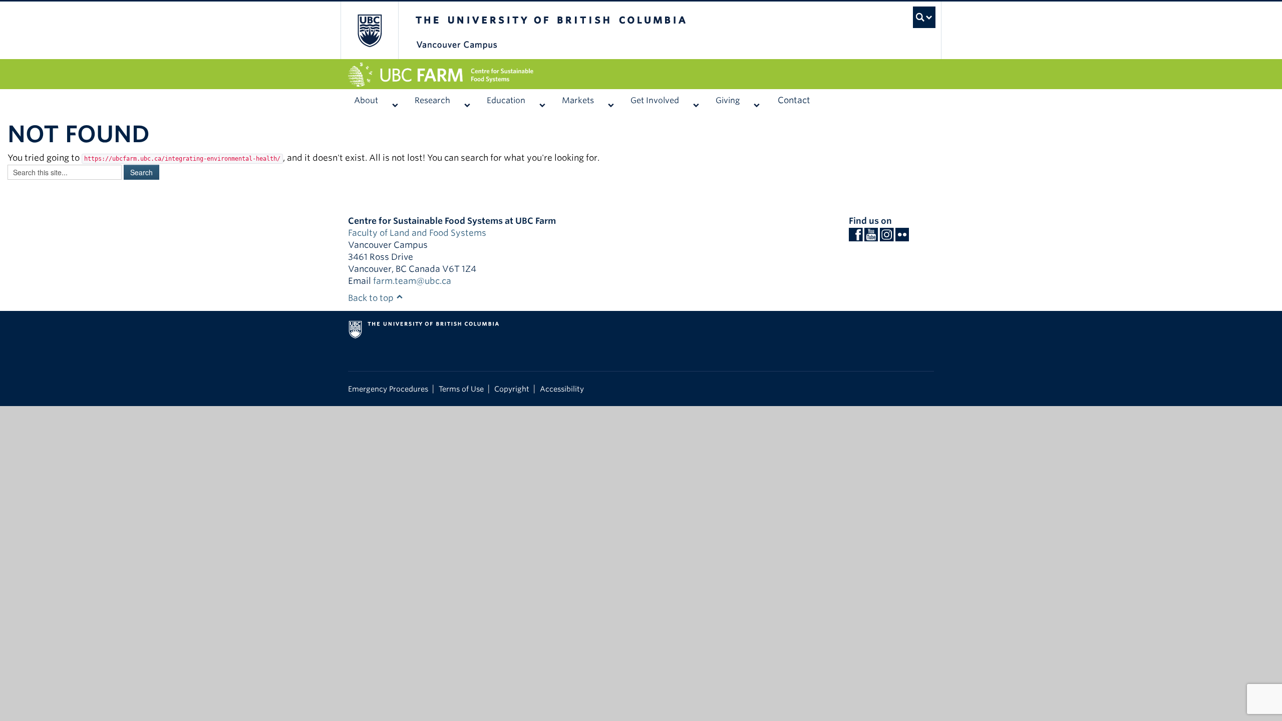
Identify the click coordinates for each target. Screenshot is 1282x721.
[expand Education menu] (542, 100)
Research (432, 100)
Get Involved (654, 100)
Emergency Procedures (388, 389)
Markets (578, 100)
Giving (728, 100)
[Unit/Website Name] (641, 75)
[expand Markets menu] (610, 100)
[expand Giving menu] (756, 100)
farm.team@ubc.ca (412, 281)
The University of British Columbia (369, 30)
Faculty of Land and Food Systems (417, 233)
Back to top (372, 298)
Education (506, 100)
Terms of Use (461, 389)
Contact (794, 100)
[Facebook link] (855, 237)
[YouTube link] (871, 237)
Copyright (511, 389)
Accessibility (562, 389)
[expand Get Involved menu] (696, 100)
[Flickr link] (902, 237)
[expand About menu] (395, 100)
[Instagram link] (886, 237)
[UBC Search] (914, 12)
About (366, 100)
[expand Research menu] (467, 100)
